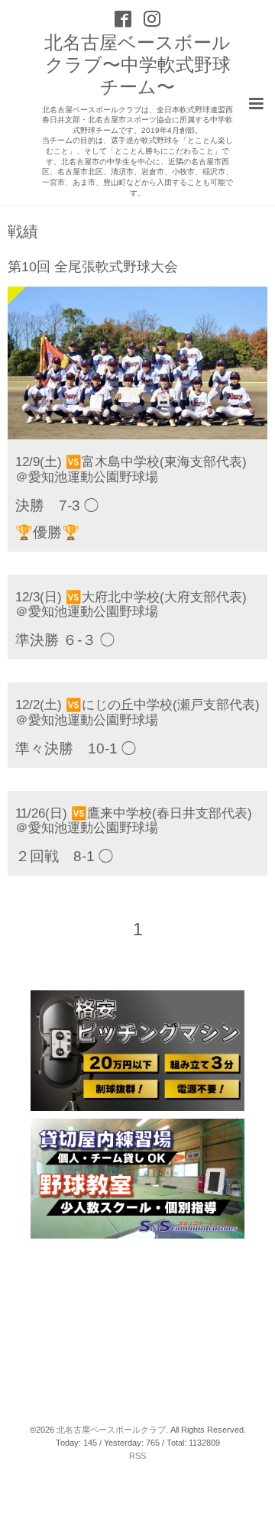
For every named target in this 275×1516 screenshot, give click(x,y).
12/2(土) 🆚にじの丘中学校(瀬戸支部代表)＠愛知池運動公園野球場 (137, 712)
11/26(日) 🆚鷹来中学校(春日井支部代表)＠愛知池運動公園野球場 (133, 820)
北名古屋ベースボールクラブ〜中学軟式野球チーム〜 (137, 64)
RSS (137, 1455)
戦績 (23, 232)
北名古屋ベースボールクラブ (111, 1429)
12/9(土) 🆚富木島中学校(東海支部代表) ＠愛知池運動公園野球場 (131, 469)
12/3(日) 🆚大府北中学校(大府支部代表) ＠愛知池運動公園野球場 (131, 604)
